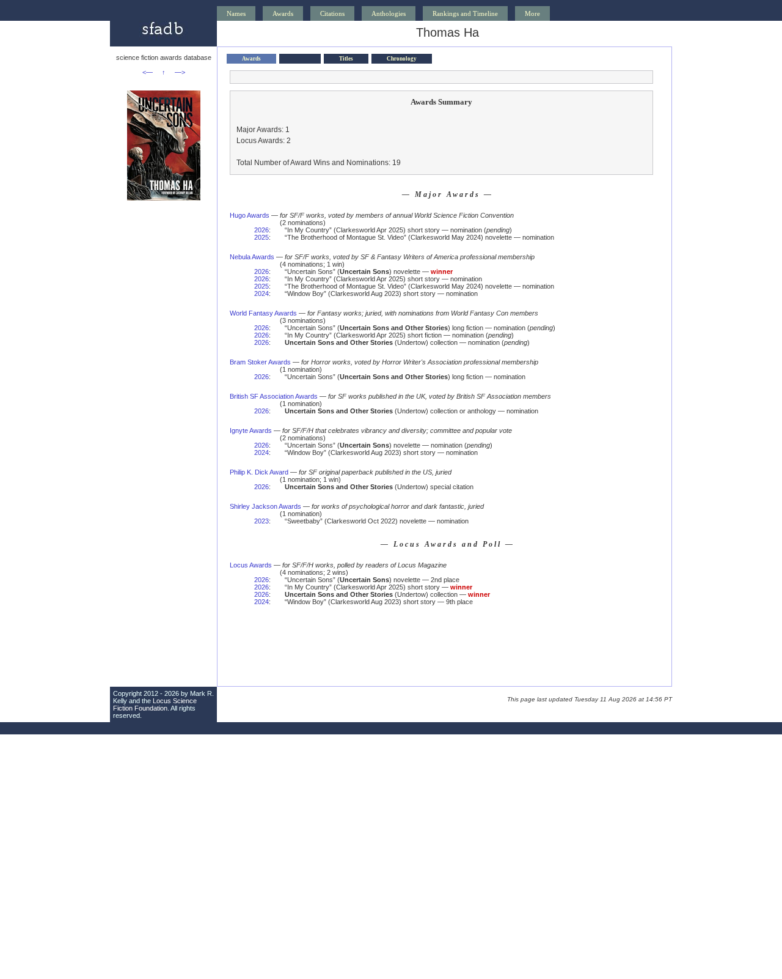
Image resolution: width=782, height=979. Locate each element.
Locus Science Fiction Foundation (155, 704)
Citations (332, 13)
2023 (261, 521)
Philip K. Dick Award (259, 472)
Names (236, 13)
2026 (261, 230)
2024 (261, 293)
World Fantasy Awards (263, 313)
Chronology (402, 59)
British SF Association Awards (274, 396)
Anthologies (388, 13)
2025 (261, 237)
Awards (282, 13)
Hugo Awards (249, 215)
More (532, 13)
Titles (346, 59)
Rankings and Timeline (465, 13)
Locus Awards (251, 565)
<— (147, 72)
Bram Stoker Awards (260, 362)
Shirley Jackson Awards (265, 506)
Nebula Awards (252, 256)
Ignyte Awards (251, 430)
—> (180, 72)
